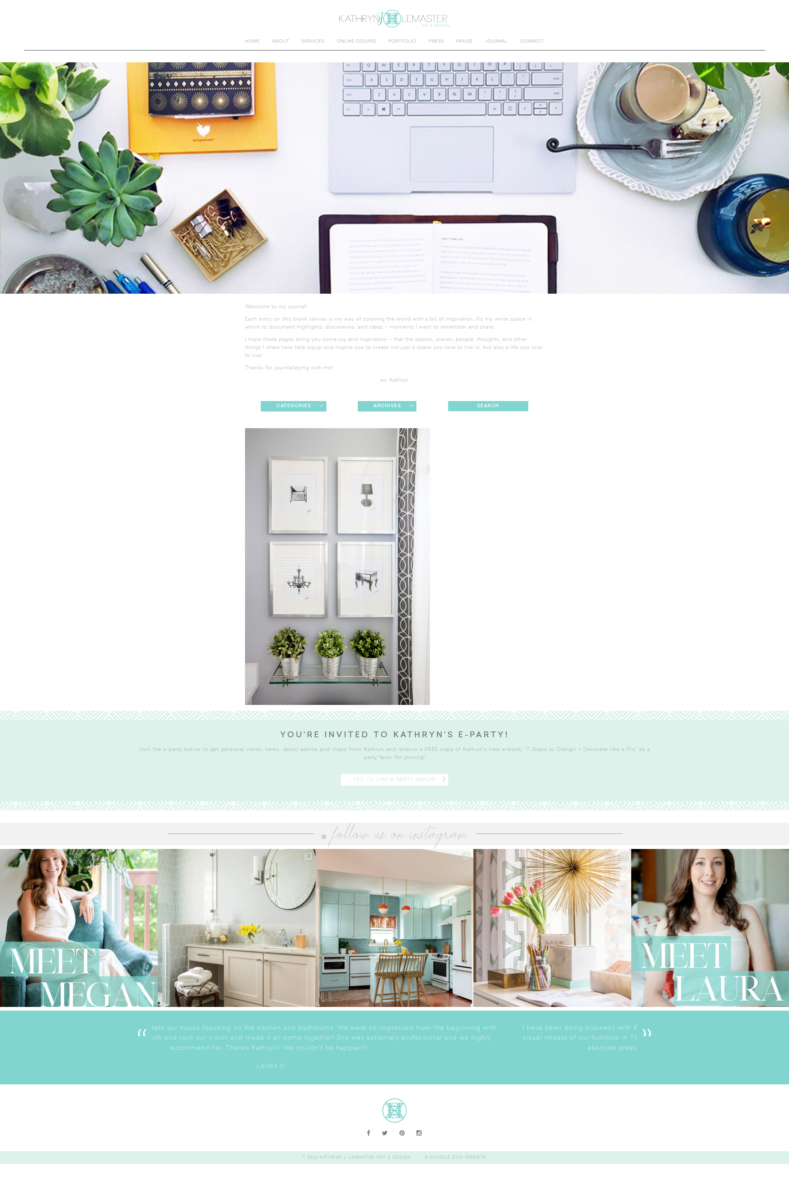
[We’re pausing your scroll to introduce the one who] (710, 928)
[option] (394, 1047)
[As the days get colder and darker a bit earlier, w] (394, 928)
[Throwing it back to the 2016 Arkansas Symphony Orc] (552, 928)
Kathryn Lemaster (394, 18)
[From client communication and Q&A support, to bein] (79, 928)
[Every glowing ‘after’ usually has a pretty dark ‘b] (237, 928)
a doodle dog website (456, 1158)
